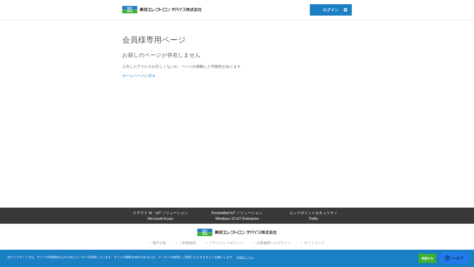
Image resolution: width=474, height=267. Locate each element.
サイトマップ (314, 243)
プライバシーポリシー (226, 243)
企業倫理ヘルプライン (274, 243)
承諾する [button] (427, 258)
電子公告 (159, 243)
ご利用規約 (187, 243)
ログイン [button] (331, 10)
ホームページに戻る (139, 75)
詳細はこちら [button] (245, 257)
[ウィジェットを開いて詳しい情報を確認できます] (454, 258)
